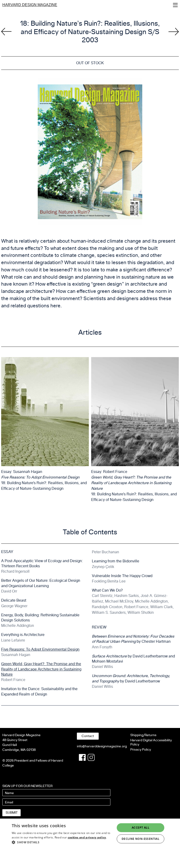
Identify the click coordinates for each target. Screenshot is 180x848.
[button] (62, 842)
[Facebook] (82, 757)
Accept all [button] (140, 828)
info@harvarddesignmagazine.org (102, 746)
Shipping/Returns (143, 735)
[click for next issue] (6, 31)
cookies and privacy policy (87, 837)
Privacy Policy (140, 750)
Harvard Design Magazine (29, 5)
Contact (88, 736)
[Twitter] (91, 757)
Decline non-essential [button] (140, 839)
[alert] (90, 833)
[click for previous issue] (174, 31)
